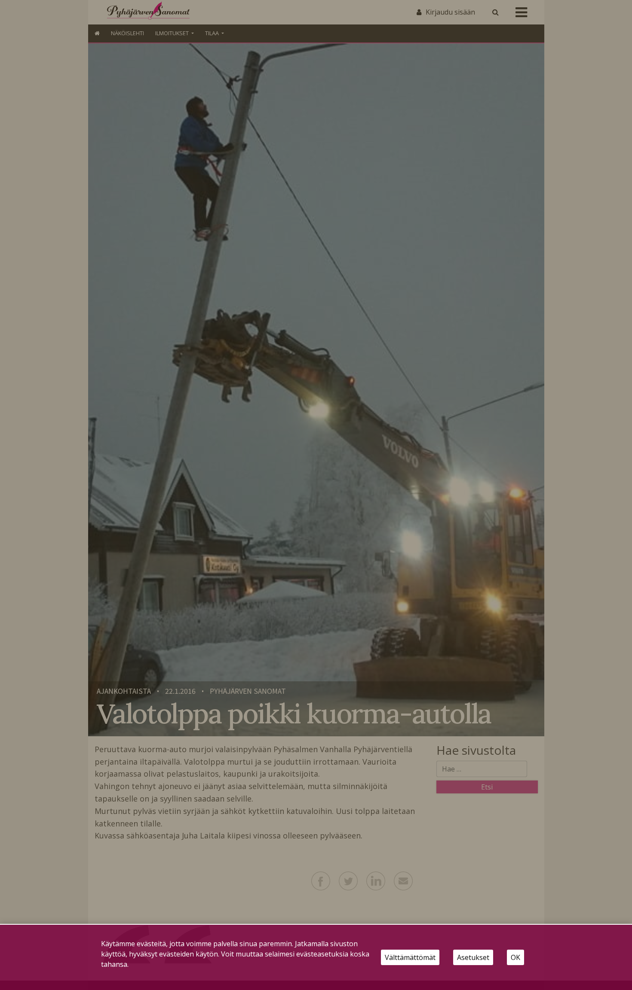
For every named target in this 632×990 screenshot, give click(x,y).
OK (515, 957)
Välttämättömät (410, 957)
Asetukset (473, 957)
